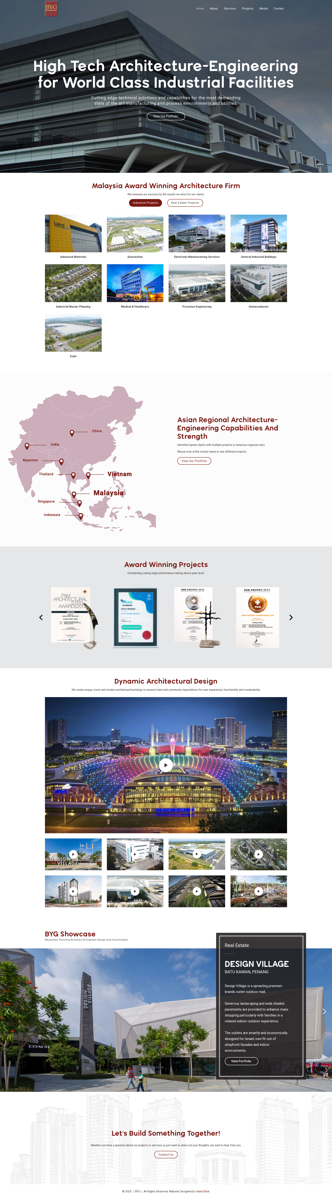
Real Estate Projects (185, 202)
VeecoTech (202, 1191)
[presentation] (41, 617)
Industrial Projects (145, 202)
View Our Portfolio (194, 461)
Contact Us (166, 1154)
